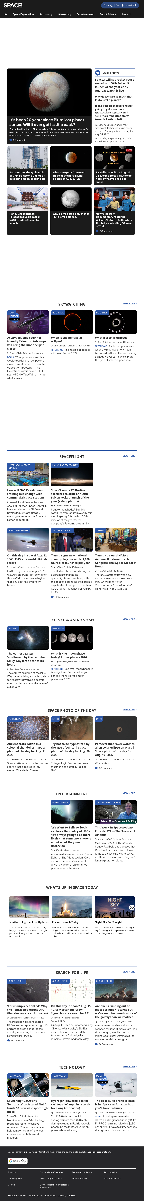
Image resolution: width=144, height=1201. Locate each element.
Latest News (111, 72)
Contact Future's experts (51, 1172)
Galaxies (13, 628)
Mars (99, 719)
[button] (131, 5)
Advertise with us (79, 1178)
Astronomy (46, 14)
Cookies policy (15, 1178)
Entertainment (85, 14)
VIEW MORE (129, 303)
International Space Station (19, 466)
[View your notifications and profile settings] (122, 5)
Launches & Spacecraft (65, 465)
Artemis (100, 530)
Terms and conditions (82, 1172)
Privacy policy (110, 1172)
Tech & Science (108, 14)
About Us (12, 1172)
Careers (11, 1184)
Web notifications (112, 1178)
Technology (16, 1075)
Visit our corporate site (100, 1152)
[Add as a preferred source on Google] (18, 1161)
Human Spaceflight (19, 530)
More (125, 14)
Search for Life (17, 981)
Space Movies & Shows (108, 802)
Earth (55, 719)
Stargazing (64, 14)
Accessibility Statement (51, 1178)
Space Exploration (23, 14)
